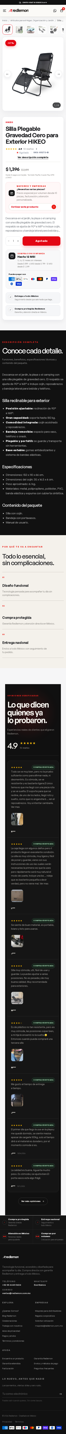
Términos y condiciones (13, 1341)
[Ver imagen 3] (31, 29)
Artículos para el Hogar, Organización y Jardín (32, 20)
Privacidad (7, 1421)
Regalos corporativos (45, 1316)
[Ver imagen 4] (42, 29)
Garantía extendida (11, 1363)
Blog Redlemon (9, 1316)
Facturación (8, 1368)
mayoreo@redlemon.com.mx (49, 1325)
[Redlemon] (18, 11)
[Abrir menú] (4, 10)
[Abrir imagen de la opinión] (17, 819)
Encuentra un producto (13, 1358)
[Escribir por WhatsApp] (55, 10)
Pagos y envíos (9, 1336)
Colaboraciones (9, 1320)
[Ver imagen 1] (7, 29)
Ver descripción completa (33, 157)
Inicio (4, 20)
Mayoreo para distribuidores (48, 1311)
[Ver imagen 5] (54, 29)
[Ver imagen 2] (19, 29)
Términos (19, 1421)
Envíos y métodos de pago (46, 1363)
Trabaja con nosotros (12, 1325)
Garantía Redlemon (43, 1358)
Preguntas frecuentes (44, 1368)
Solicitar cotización (44, 1320)
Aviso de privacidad (11, 1331)
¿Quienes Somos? (10, 1311)
